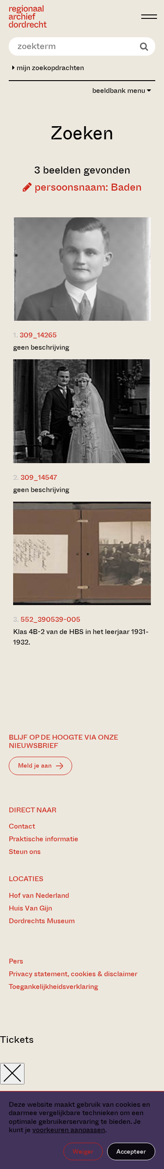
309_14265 (38, 335)
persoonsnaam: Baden (87, 187)
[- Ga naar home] (72, 16)
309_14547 (39, 477)
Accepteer (131, 1151)
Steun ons (25, 852)
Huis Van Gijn (30, 908)
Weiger (83, 1151)
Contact (22, 826)
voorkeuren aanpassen (68, 1130)
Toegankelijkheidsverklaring (53, 986)
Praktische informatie (43, 839)
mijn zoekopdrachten (49, 68)
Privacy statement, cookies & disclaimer (73, 974)
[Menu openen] (149, 16)
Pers (16, 961)
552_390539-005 (50, 619)
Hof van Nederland (39, 895)
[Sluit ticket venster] (12, 1073)
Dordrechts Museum (42, 921)
